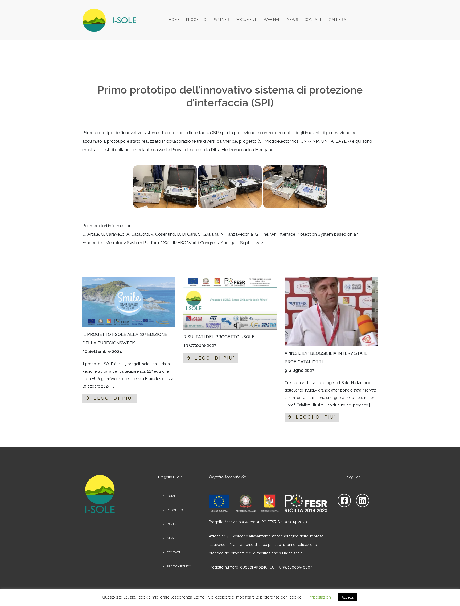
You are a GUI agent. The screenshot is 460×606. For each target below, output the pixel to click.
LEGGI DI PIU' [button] (112, 398)
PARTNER (221, 20)
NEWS (292, 20)
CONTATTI (313, 20)
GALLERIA (337, 20)
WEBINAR (272, 20)
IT (360, 20)
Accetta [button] (348, 597)
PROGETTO (196, 20)
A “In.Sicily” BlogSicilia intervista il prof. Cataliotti (326, 357)
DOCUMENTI (246, 20)
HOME (174, 20)
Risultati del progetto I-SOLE (218, 336)
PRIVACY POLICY (179, 566)
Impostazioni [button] (320, 597)
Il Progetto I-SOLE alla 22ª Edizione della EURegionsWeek (124, 339)
